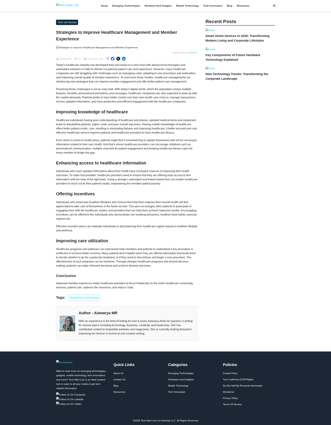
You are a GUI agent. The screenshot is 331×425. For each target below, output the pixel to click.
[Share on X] (118, 59)
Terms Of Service (232, 404)
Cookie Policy (230, 373)
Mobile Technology (187, 5)
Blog (229, 5)
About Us (118, 373)
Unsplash (192, 52)
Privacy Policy (230, 398)
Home (104, 5)
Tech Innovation (212, 5)
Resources (243, 5)
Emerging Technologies (126, 5)
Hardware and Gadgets (158, 5)
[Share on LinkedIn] (124, 59)
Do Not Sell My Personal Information (243, 385)
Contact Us (119, 379)
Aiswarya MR (64, 59)
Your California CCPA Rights (238, 379)
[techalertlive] (64, 364)
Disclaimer (228, 391)
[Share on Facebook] (113, 59)
